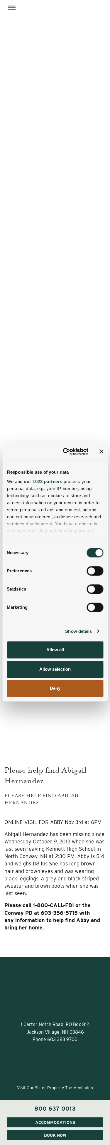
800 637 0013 (55, 1108)
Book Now (55, 1135)
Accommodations (55, 1122)
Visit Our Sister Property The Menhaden (55, 1087)
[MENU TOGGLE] (11, 7)
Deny (55, 688)
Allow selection (55, 669)
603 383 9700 (62, 1039)
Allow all (55, 649)
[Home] (55, 16)
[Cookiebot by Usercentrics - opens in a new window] (65, 451)
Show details (78, 631)
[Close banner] (101, 452)
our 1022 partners (43, 481)
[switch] (95, 571)
